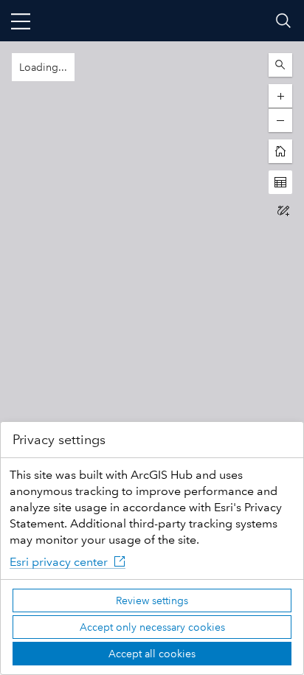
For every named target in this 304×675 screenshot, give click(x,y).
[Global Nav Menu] (20, 20)
